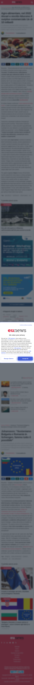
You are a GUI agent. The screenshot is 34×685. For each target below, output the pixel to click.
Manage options (8, 358)
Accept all (25, 358)
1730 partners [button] (11, 338)
